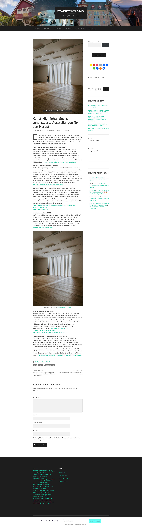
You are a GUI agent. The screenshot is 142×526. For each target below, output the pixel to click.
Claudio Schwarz (61, 110)
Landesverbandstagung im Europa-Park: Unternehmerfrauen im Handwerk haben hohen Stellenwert (44, 373)
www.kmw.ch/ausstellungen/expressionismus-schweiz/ (59, 162)
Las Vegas (43, 488)
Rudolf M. (92, 190)
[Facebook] (103, 65)
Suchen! (106, 44)
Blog (38, 28)
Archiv (90, 138)
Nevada (52, 490)
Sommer (47, 500)
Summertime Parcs (38, 502)
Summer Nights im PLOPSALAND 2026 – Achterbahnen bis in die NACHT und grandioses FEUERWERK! (98, 112)
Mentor (92, 177)
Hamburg (47, 486)
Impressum (91, 28)
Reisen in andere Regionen (45, 494)
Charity (44, 472)
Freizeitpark (47, 484)
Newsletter (81, 28)
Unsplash (69, 110)
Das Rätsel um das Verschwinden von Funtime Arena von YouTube (99, 179)
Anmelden (62, 472)
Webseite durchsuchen (94, 41)
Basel (35, 365)
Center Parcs (40, 472)
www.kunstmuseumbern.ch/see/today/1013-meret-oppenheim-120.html (59, 355)
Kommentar (36, 397)
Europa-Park (38, 479)
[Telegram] (107, 65)
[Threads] (100, 65)
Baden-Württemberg (41, 471)
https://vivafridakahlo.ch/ (40, 209)
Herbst (52, 486)
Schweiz (48, 361)
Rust (46, 496)
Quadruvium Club (71, 10)
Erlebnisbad (43, 477)
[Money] (103, 68)
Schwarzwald (46, 498)
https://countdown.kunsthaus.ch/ (43, 228)
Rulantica (42, 496)
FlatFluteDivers (38, 484)
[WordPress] (100, 68)
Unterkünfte (58, 28)
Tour (53, 502)
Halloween (42, 486)
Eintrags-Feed (63, 475)
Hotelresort (35, 488)
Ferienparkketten (42, 482)
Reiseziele (47, 28)
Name (35, 415)
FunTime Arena (36, 486)
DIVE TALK (35, 477)
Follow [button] (106, 89)
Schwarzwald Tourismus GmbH (39, 500)
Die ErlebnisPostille (42, 475)
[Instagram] (97, 65)
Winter (49, 503)
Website (35, 430)
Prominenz (35, 494)
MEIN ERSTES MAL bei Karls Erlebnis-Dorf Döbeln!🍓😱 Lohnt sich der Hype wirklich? (99, 192)
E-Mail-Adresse (38, 422)
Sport (50, 500)
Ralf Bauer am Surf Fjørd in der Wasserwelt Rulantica (71, 372)
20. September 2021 (38, 130)
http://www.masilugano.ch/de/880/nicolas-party (48, 184)
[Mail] (90, 65)
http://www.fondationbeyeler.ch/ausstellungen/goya (49, 332)
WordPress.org (63, 481)
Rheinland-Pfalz (36, 496)
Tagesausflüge (48, 502)
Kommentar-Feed (63, 478)
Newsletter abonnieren (99, 55)
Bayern (53, 471)
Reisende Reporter (49, 365)
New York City (36, 492)
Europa (44, 361)
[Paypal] (97, 68)
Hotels (38, 488)
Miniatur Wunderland (39, 490)
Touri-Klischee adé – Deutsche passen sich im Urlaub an (99, 198)
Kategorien (91, 148)
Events (43, 481)
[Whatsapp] (94, 68)
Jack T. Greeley (50, 130)
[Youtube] (94, 65)
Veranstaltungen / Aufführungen (40, 503)
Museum (41, 365)
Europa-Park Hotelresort (49, 479)
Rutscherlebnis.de (36, 498)
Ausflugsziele (70, 28)
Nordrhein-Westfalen (45, 492)
